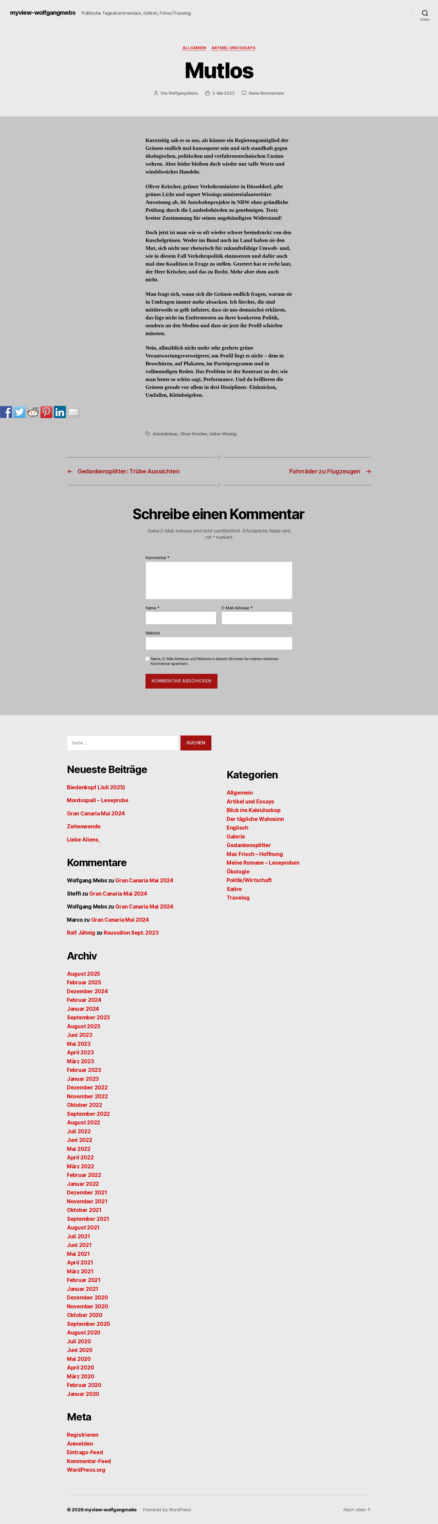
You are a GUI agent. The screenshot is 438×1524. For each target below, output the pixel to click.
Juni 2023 (79, 1035)
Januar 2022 (83, 1184)
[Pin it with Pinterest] (46, 412)
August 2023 (83, 1026)
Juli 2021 (78, 1236)
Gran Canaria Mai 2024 (96, 813)
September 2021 (88, 1219)
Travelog (238, 898)
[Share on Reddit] (33, 412)
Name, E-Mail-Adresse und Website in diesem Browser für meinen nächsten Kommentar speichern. (214, 661)
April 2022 (80, 1157)
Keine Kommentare (266, 93)
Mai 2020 (79, 1359)
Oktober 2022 (84, 1105)
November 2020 (87, 1306)
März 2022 (80, 1166)
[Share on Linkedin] (60, 412)
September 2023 (88, 1017)
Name (152, 608)
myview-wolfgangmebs (43, 13)
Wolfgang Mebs (183, 93)
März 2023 (80, 1061)
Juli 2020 (79, 1341)
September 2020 (88, 1324)
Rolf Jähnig (81, 933)
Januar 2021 (82, 1289)
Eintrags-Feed (85, 1452)
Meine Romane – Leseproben (263, 863)
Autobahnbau (165, 433)
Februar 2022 (84, 1175)
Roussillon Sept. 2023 (131, 933)
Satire (234, 889)
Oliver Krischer (193, 433)
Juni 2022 (79, 1140)
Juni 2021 (79, 1245)
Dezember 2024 (87, 991)
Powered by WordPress (167, 1509)
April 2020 (80, 1367)
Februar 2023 (84, 1070)
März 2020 (80, 1376)
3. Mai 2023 (223, 93)
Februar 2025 (84, 982)
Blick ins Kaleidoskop (253, 810)
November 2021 (87, 1201)
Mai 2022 (78, 1149)
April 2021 (80, 1262)
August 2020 (83, 1332)
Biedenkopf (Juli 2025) (96, 787)
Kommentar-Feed (89, 1461)
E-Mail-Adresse (237, 608)
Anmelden (80, 1444)
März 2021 (80, 1271)
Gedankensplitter (249, 845)
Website (152, 633)
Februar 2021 (84, 1280)
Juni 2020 (80, 1350)
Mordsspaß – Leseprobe (97, 800)
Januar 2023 (83, 1079)
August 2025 (83, 974)
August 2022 (83, 1122)
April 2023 (80, 1052)
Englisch (237, 828)
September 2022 (88, 1114)
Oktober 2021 (84, 1210)
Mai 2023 (78, 1044)
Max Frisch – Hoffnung (255, 854)
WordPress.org (86, 1470)
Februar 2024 (84, 1000)
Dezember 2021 (87, 1192)
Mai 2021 (78, 1254)
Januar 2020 (83, 1394)
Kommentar (157, 558)
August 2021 (83, 1227)
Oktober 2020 (84, 1315)
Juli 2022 (79, 1131)
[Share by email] (73, 412)
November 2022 (87, 1096)
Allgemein (194, 48)
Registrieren (82, 1435)
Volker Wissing (222, 433)
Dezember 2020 (87, 1297)
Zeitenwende (84, 826)
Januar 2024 (83, 1009)
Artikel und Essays (233, 48)
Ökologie (238, 871)
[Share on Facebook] (6, 412)
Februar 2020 (84, 1385)
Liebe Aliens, (83, 839)
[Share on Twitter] (19, 412)
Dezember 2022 (87, 1087)
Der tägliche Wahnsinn (255, 819)
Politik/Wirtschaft (249, 880)
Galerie (236, 836)
